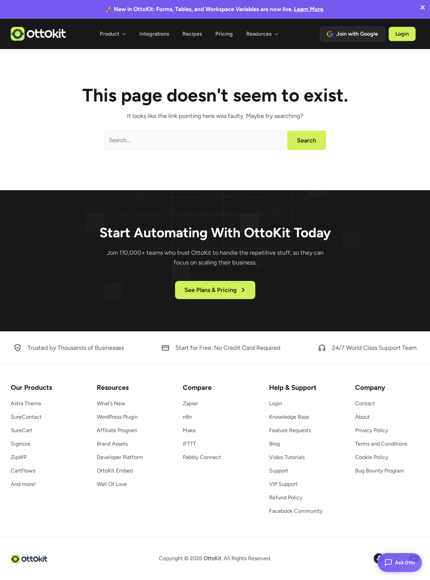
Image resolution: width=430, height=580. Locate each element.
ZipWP (19, 457)
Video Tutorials (287, 457)
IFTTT (189, 444)
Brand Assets (112, 444)
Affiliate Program (117, 430)
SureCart (21, 430)
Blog (274, 444)
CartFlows (23, 470)
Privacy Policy (371, 430)
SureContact (26, 417)
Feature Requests (290, 430)
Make (189, 430)
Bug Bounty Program (379, 470)
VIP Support (283, 484)
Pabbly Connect (202, 457)
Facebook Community (295, 511)
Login (275, 403)
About (362, 417)
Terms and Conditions (381, 444)
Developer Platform (120, 457)
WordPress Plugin (117, 417)
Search (306, 140)
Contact (365, 403)
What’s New (111, 403)
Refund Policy (285, 497)
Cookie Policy (371, 457)
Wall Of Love (112, 484)
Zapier (190, 403)
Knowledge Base (289, 417)
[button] (122, 34)
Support (278, 470)
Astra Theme (26, 403)
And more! (23, 484)
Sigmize (20, 444)
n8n (187, 417)
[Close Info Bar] (422, 8)
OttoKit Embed (115, 470)
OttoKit (212, 558)
